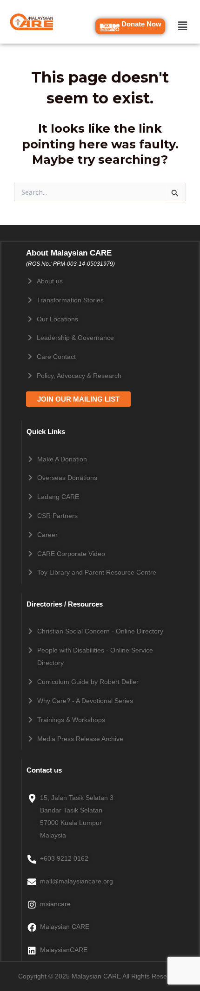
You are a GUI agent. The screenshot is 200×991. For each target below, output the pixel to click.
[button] (182, 25)
